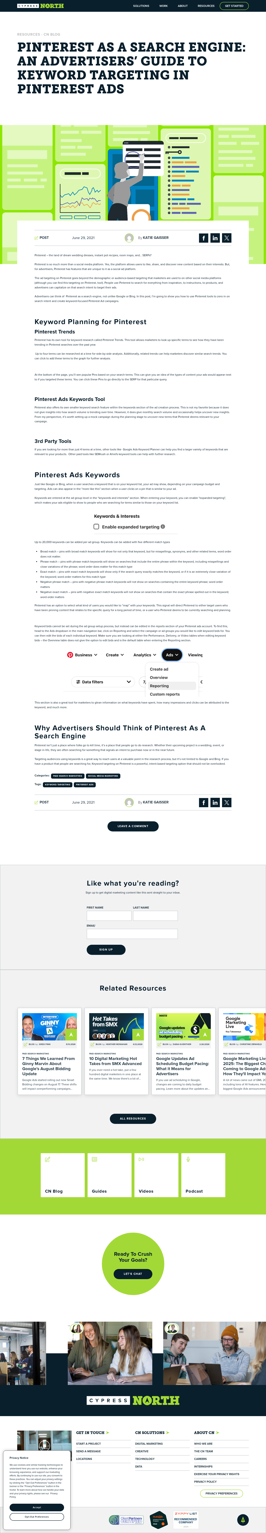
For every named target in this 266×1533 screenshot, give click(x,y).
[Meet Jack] (250, 1328)
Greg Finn (44, 1044)
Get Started (234, 6)
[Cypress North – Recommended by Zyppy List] (186, 1520)
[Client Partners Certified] (126, 1520)
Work (163, 6)
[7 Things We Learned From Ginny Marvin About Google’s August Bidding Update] (49, 1051)
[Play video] (44, 1446)
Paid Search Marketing (67, 776)
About (183, 6)
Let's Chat (133, 1274)
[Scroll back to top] (243, 1520)
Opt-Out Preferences (37, 1516)
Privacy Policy (205, 1482)
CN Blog (52, 34)
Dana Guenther (182, 1044)
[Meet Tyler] (130, 1328)
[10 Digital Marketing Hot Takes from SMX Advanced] (116, 1051)
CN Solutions (149, 1433)
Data (138, 1467)
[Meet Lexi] (35, 1328)
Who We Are (203, 1444)
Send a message (88, 1451)
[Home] (40, 6)
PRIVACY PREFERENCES (222, 1493)
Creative (141, 1451)
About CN (204, 1433)
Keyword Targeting (57, 784)
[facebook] (203, 238)
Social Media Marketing (103, 776)
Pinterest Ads (85, 784)
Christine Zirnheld (251, 1044)
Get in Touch (90, 1433)
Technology (145, 1459)
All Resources (133, 1119)
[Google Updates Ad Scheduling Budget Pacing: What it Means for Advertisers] (183, 1051)
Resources (206, 6)
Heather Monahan (116, 1044)
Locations (84, 1459)
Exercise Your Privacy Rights (216, 1474)
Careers (200, 1459)
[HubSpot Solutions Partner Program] (159, 1520)
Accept (37, 1507)
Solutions (141, 6)
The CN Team (203, 1451)
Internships (203, 1467)
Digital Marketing (149, 1444)
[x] (226, 238)
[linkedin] (215, 238)
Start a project (88, 1444)
